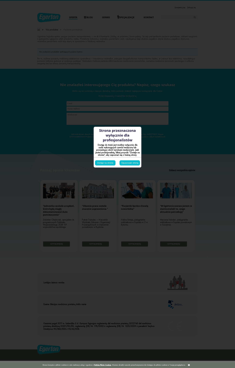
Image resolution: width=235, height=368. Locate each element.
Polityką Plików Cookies (102, 365)
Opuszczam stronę (129, 162)
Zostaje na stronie (105, 162)
